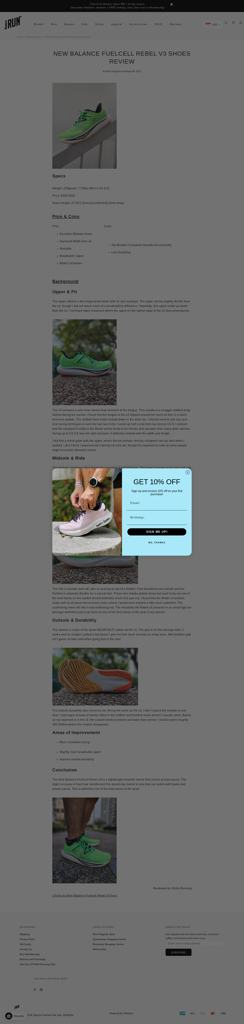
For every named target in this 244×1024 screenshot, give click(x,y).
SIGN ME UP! (157, 531)
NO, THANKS (156, 542)
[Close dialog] (188, 472)
